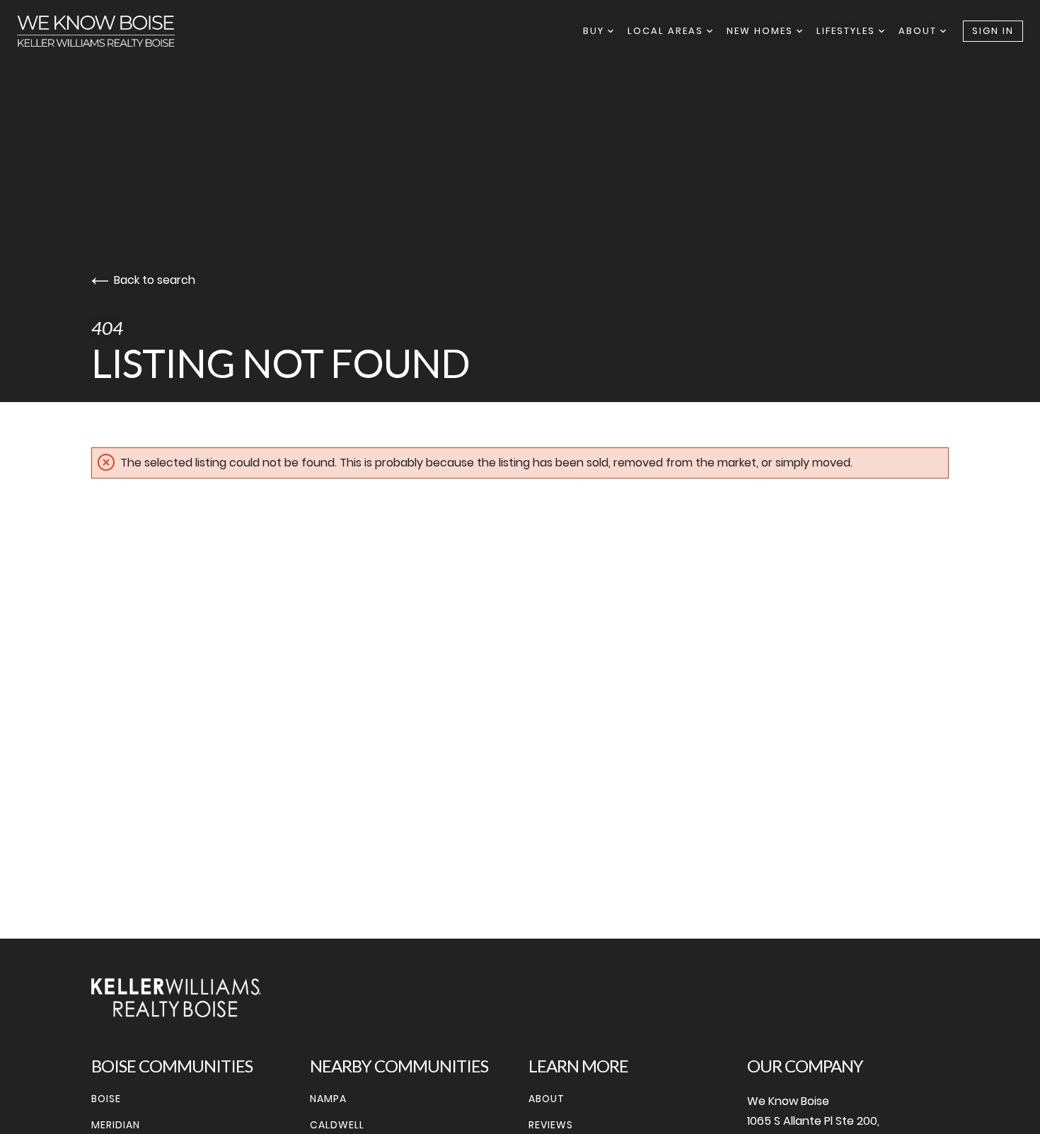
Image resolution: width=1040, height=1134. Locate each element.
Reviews (550, 1125)
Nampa (328, 1099)
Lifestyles (847, 31)
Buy (595, 31)
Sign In (993, 31)
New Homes (762, 31)
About (919, 31)
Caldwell (337, 1125)
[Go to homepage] (110, 31)
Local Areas (667, 31)
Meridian (115, 1125)
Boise (106, 1099)
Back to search (154, 280)
